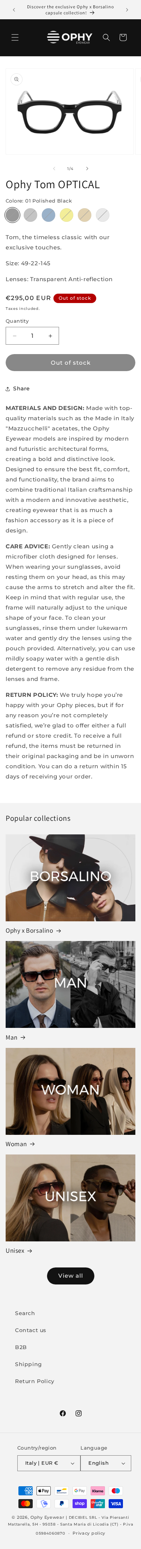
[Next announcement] (127, 10)
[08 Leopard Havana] (66, 215)
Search (25, 1313)
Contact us (30, 1330)
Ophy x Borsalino (29, 930)
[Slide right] (87, 168)
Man (12, 1037)
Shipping (28, 1364)
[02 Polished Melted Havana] (84, 215)
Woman (16, 1144)
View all (70, 1275)
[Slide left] (54, 168)
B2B (21, 1347)
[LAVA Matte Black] (30, 215)
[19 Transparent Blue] (48, 215)
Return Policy (35, 1381)
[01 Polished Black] (12, 215)
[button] (15, 37)
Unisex (15, 1250)
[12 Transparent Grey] (102, 215)
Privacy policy (89, 1533)
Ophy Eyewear (47, 1517)
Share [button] (21, 388)
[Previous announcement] (14, 10)
